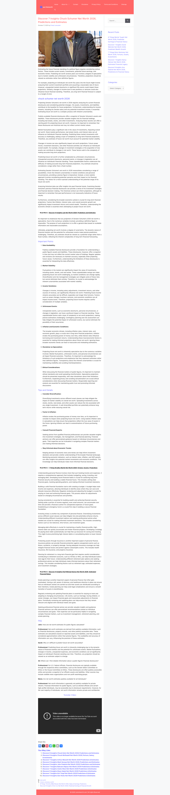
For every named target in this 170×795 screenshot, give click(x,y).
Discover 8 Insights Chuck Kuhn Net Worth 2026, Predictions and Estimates (71, 753)
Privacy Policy (96, 4)
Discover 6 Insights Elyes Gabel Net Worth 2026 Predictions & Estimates (70, 771)
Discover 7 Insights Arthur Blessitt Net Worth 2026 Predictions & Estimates (71, 760)
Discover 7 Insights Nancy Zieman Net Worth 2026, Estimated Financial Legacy (118, 62)
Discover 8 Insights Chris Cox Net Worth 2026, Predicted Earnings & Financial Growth (65, 786)
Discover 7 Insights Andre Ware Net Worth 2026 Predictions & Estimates (70, 769)
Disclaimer (85, 4)
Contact (75, 4)
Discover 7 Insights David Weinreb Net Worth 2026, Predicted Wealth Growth (117, 47)
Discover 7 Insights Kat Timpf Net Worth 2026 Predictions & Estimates (69, 773)
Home (56, 4)
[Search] (127, 21)
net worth (43, 780)
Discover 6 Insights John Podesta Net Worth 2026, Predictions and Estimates (71, 764)
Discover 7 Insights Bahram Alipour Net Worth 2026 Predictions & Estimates (71, 767)
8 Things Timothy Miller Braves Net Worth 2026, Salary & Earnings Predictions (63, 784)
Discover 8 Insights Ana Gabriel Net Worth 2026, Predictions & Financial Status (118, 69)
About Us (64, 4)
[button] (55, 9)
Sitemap (124, 4)
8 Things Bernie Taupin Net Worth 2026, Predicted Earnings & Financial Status (117, 39)
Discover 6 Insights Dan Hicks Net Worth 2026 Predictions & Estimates (69, 776)
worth (52, 782)
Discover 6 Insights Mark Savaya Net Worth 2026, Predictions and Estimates (71, 762)
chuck (42, 782)
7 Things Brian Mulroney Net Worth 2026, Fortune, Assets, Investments (118, 54)
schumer (47, 782)
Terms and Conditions (111, 4)
